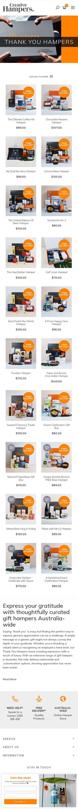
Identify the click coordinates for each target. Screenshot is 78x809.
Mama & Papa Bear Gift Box (20, 478)
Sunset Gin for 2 (56, 220)
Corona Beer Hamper (56, 171)
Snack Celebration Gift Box (57, 426)
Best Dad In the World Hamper (21, 323)
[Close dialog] (73, 776)
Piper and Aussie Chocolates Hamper (56, 375)
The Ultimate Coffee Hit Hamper (21, 121)
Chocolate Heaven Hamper (56, 121)
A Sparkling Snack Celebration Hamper (56, 579)
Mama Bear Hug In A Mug (21, 528)
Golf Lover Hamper (57, 272)
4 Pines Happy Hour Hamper (56, 323)
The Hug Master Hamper (21, 272)
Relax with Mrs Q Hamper (56, 528)
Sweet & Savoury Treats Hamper (21, 426)
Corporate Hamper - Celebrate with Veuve (21, 579)
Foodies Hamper (21, 373)
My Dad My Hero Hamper (21, 171)
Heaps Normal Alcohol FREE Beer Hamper (56, 478)
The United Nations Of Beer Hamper (21, 222)
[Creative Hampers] (19, 7)
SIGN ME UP (20, 801)
